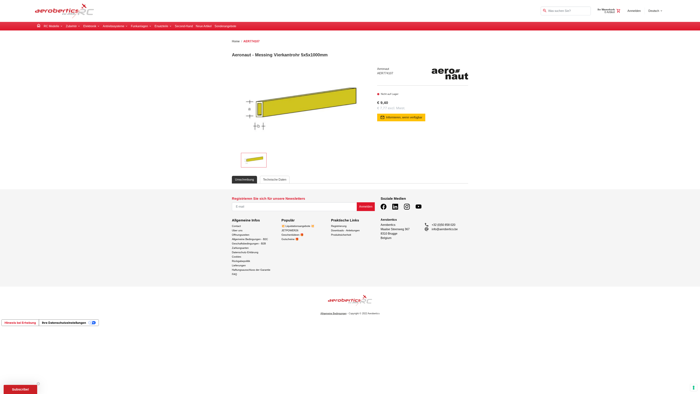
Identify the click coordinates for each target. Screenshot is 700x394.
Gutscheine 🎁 (290, 239)
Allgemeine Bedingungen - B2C (250, 239)
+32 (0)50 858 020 (443, 224)
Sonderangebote (225, 26)
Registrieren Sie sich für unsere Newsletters (268, 198)
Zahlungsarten (240, 247)
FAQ (234, 274)
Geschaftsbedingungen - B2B (249, 243)
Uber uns (237, 230)
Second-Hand (184, 26)
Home (236, 41)
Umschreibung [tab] (244, 179)
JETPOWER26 (289, 230)
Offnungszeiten (240, 234)
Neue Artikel (204, 26)
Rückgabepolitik (241, 261)
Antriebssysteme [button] (113, 26)
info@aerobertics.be (445, 229)
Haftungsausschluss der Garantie (251, 269)
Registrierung (339, 226)
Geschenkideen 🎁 (292, 234)
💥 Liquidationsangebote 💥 (297, 226)
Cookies (236, 256)
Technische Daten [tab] (274, 179)
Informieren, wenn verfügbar (401, 117)
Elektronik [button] (89, 26)
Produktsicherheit (341, 234)
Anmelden (365, 206)
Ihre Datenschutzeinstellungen (64, 323)
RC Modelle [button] (51, 26)
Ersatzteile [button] (161, 26)
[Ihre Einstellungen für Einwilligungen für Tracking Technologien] (693, 387)
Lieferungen (239, 265)
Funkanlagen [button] (139, 26)
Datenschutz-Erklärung (245, 252)
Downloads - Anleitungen (345, 230)
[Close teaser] (38, 384)
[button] (20, 389)
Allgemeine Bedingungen (333, 313)
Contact (236, 226)
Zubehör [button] (71, 26)
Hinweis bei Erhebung (20, 323)
